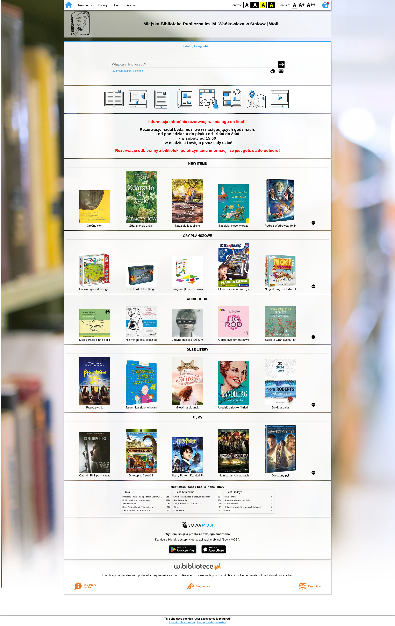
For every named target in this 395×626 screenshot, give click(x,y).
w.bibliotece (185, 575)
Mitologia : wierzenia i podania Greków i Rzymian (145, 497)
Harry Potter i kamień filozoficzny (137, 507)
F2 (311, 4)
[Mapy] (257, 108)
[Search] (281, 64)
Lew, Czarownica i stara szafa (136, 510)
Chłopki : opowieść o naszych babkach (191, 497)
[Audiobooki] (138, 108)
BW (255, 4)
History (102, 5)
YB (263, 4)
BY (271, 4)
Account (132, 5)
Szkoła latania (129, 503)
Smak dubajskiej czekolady (237, 500)
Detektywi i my (231, 503)
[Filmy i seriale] (281, 108)
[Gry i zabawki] (209, 108)
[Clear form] (273, 71)
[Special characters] (281, 71)
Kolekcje (138, 70)
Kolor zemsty (179, 510)
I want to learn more (182, 622)
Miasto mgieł (230, 497)
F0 (295, 4)
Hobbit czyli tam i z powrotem (136, 500)
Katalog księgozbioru (197, 46)
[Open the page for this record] (95, 207)
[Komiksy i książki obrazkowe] (233, 108)
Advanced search (121, 70)
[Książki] (115, 108)
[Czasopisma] (186, 108)
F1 (302, 4)
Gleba (176, 507)
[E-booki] (162, 108)
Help (117, 5)
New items (85, 5)
